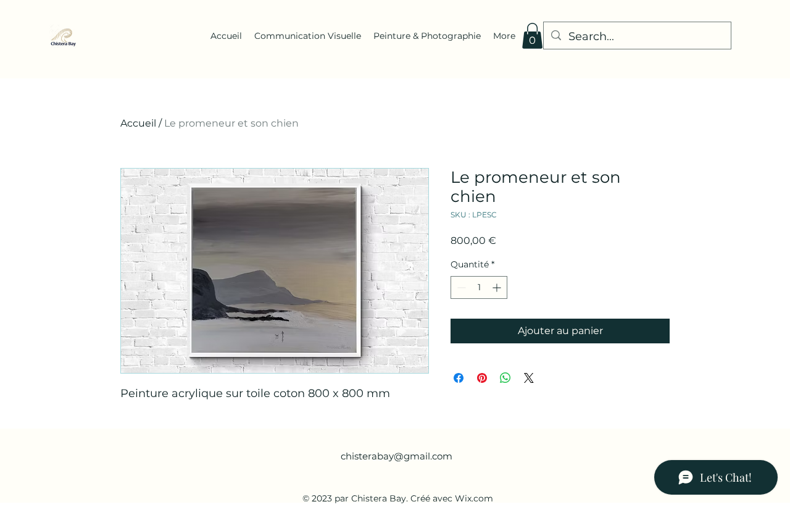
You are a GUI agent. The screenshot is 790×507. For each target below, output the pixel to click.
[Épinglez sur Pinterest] (482, 378)
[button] (532, 36)
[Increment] (497, 287)
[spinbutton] (479, 287)
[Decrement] (460, 287)
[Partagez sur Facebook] (458, 378)
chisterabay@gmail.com (396, 456)
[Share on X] (529, 378)
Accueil (138, 123)
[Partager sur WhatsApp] (505, 378)
